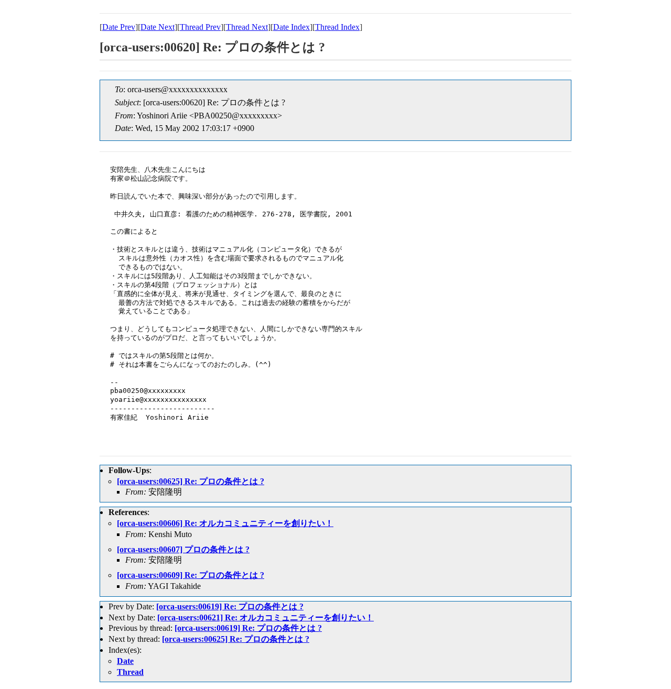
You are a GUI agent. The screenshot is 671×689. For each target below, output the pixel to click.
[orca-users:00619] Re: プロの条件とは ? (230, 606)
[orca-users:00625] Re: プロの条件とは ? (190, 481)
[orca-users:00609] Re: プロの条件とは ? (190, 575)
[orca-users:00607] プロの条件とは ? (183, 549)
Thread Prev (200, 27)
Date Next (157, 27)
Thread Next (247, 27)
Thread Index (337, 27)
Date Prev (118, 27)
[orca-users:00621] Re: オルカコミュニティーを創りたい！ (265, 617)
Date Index (291, 27)
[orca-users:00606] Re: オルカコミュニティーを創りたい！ (225, 523)
